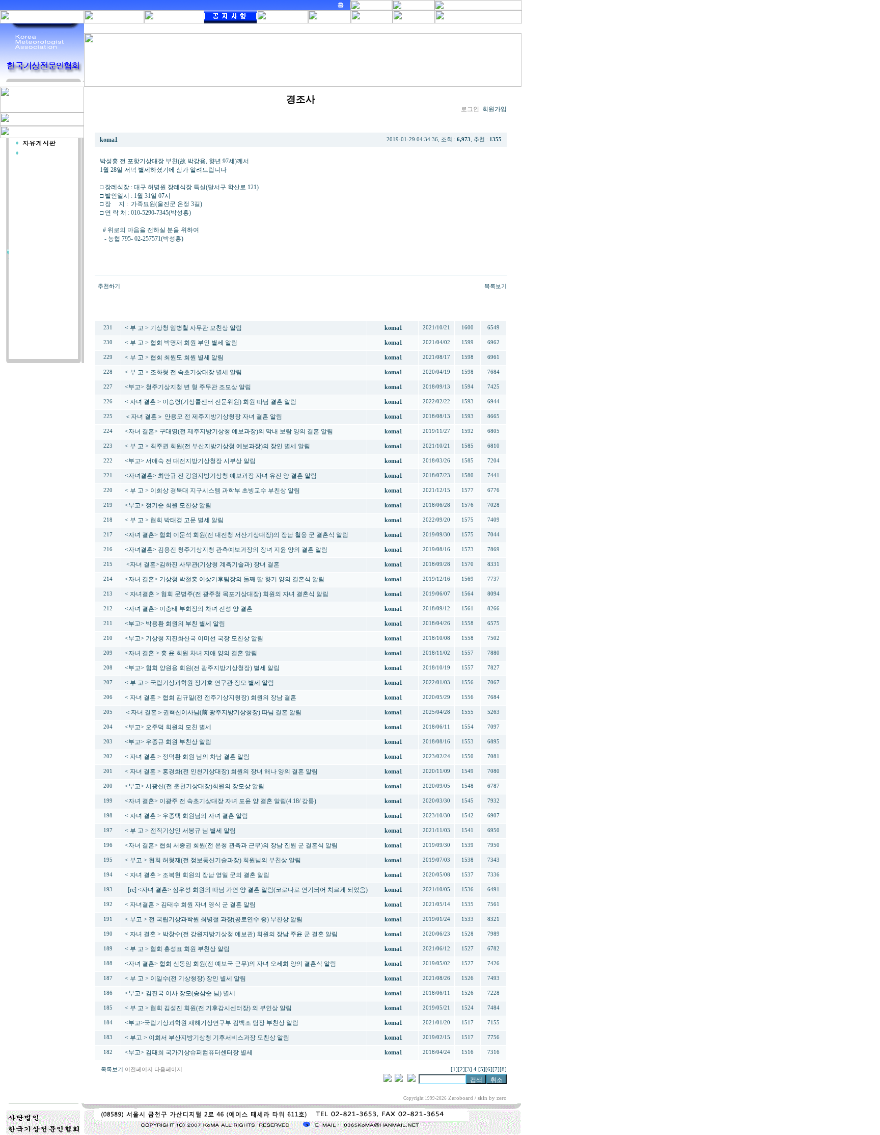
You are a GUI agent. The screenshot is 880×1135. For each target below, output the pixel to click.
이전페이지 (139, 1069)
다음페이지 (168, 1069)
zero (502, 1098)
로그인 (470, 109)
